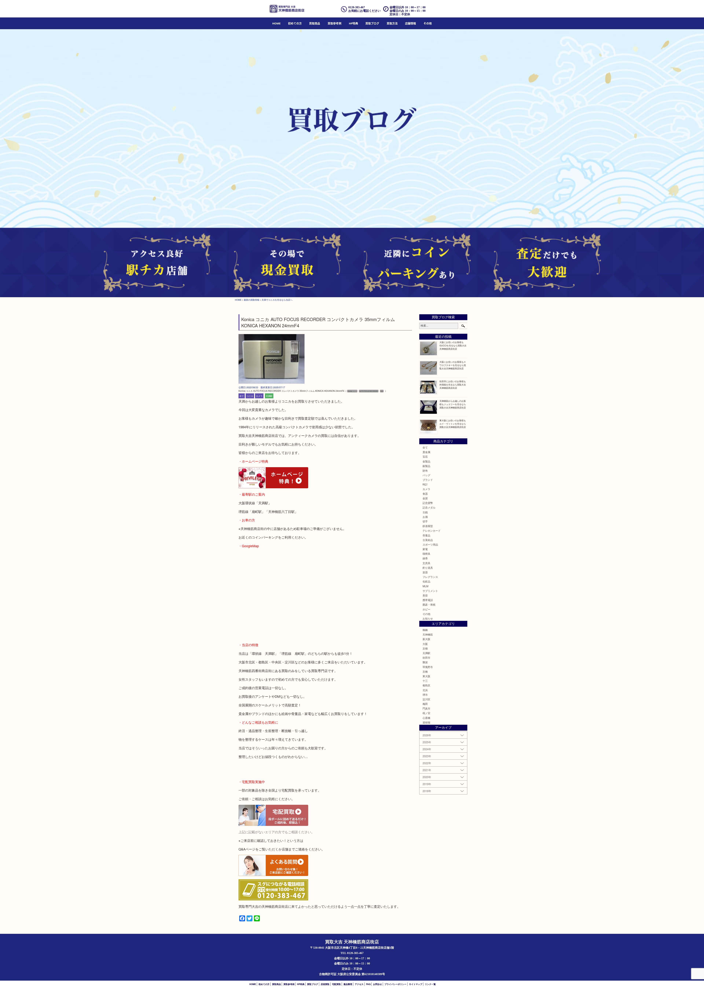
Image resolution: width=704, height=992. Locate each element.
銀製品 (426, 466)
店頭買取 (325, 984)
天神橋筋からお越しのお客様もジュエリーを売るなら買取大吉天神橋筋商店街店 (452, 404)
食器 (425, 493)
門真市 (426, 708)
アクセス (359, 984)
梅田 (425, 704)
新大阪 (426, 639)
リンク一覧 (430, 984)
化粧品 (426, 581)
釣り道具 (428, 567)
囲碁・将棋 (429, 604)
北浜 (425, 690)
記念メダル (429, 507)
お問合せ (377, 984)
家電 (425, 549)
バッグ (426, 475)
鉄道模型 (428, 526)
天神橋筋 (428, 634)
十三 (425, 681)
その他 (426, 614)
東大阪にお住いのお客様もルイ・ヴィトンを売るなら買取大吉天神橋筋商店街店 (452, 423)
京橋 (425, 671)
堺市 (425, 694)
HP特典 (353, 23)
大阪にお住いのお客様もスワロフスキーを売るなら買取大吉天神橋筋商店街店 (452, 365)
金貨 (425, 498)
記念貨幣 (428, 503)
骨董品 (426, 535)
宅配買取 (336, 984)
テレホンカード (432, 530)
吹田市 (426, 657)
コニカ (250, 395)
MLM (425, 586)
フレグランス (430, 577)
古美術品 (428, 540)
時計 (425, 484)
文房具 (426, 563)
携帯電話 (428, 600)
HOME (276, 23)
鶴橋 (425, 630)
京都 (425, 648)
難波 (425, 662)
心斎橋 (426, 718)
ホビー (426, 609)
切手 (425, 521)
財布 (425, 470)
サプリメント (430, 591)
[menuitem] (276, 23)
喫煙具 (426, 553)
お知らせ (428, 618)
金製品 (426, 461)
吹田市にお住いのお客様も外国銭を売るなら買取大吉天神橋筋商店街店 (452, 384)
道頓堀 (426, 722)
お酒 (425, 517)
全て (241, 395)
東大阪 (426, 676)
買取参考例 (334, 23)
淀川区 (426, 699)
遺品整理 (347, 984)
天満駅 (269, 395)
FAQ (368, 984)
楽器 (425, 572)
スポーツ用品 (430, 544)
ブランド (428, 479)
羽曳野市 (428, 667)
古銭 (425, 512)
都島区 (426, 685)
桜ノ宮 (426, 713)
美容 (425, 595)
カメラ (259, 395)
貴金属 (426, 452)
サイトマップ (415, 984)
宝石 (425, 456)
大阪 (425, 644)
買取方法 (392, 23)
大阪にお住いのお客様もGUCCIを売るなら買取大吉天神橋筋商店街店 (452, 345)
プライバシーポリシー (395, 984)
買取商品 (314, 23)
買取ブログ (372, 23)
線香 (425, 558)
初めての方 (295, 23)
